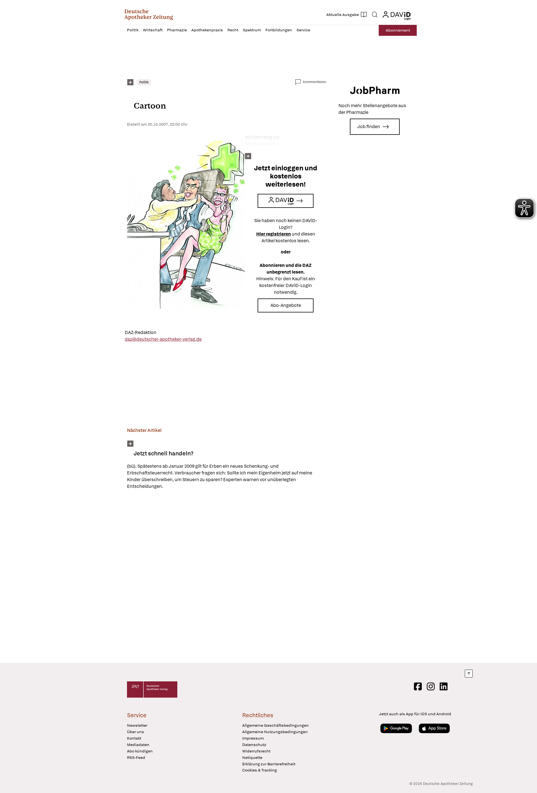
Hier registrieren (273, 234)
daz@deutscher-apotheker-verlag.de (163, 339)
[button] (148, 14)
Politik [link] (144, 82)
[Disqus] (226, 577)
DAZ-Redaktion (140, 332)
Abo (398, 30)
